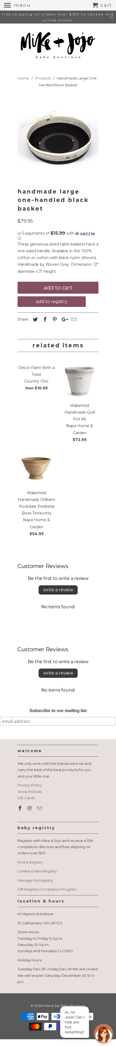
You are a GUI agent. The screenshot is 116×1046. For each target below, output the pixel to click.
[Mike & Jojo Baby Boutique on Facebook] (20, 808)
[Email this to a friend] (73, 320)
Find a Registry (30, 862)
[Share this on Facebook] (44, 320)
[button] (58, 236)
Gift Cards (26, 798)
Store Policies (30, 791)
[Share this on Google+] (63, 320)
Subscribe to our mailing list (58, 710)
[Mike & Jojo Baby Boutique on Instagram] (30, 808)
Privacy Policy (30, 785)
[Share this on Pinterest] (54, 320)
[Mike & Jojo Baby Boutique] (58, 46)
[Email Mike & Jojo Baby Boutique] (40, 808)
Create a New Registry (37, 871)
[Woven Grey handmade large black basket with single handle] (58, 139)
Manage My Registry (35, 880)
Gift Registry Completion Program (47, 889)
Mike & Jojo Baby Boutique (64, 1006)
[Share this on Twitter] (34, 320)
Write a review (58, 589)
